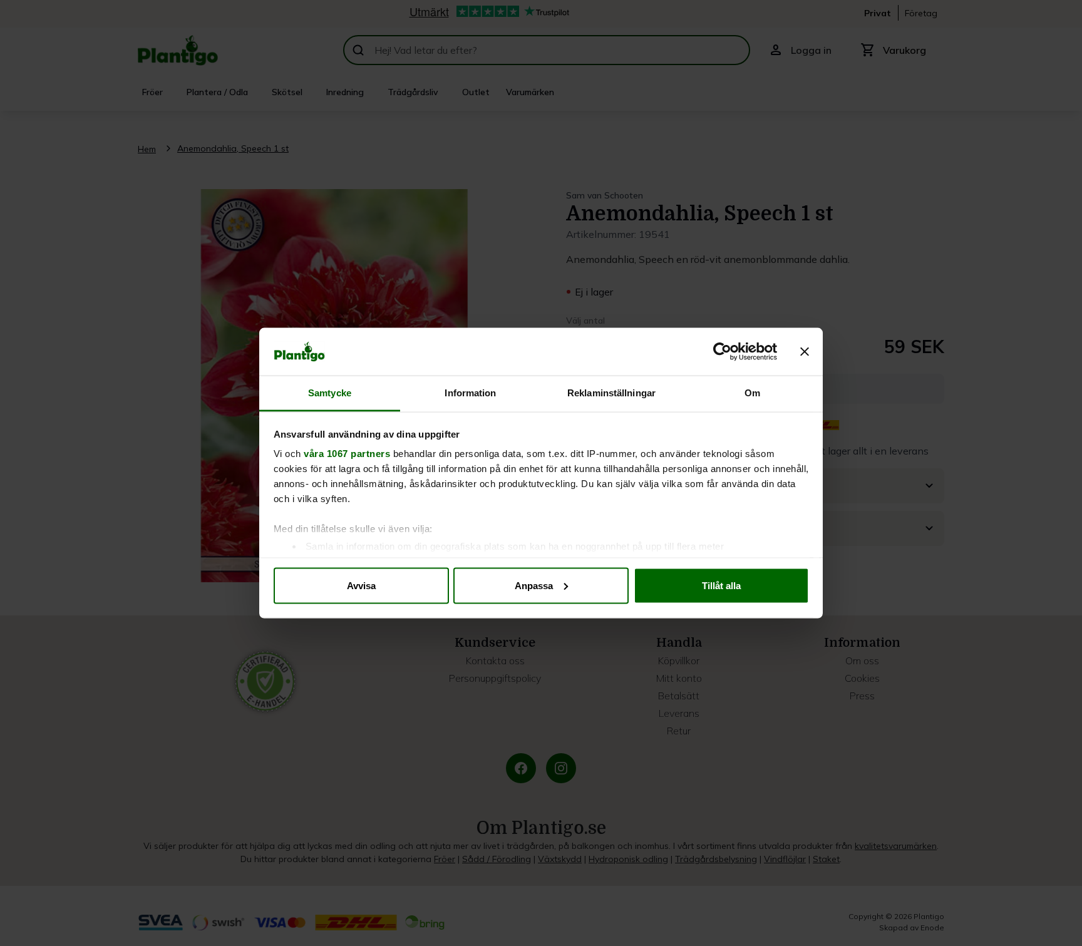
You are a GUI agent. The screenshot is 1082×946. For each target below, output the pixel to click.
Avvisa (361, 585)
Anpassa (534, 585)
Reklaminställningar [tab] (611, 393)
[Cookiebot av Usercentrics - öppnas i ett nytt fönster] (722, 351)
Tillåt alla (721, 585)
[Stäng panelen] (804, 351)
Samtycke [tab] (329, 393)
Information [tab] (470, 393)
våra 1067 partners (347, 453)
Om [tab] (752, 393)
